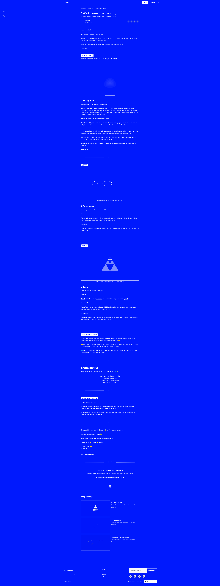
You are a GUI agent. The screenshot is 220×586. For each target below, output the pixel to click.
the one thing (96, 344)
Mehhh (101, 442)
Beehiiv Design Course (90, 406)
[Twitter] (130, 576)
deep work (107, 338)
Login (145, 2)
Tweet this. (84, 149)
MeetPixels (86, 412)
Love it (94, 442)
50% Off (113, 408)
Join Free (152, 2)
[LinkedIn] (135, 576)
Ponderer (83, 8)
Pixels (98, 434)
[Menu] (158, 2)
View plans (99, 414)
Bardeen (84, 317)
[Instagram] (139, 576)
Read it (83, 228)
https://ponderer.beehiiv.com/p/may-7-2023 (110, 477)
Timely (83, 299)
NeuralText (84, 307)
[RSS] (144, 576)
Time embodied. (89, 454)
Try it (126, 299)
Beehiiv (101, 430)
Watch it (84, 218)
